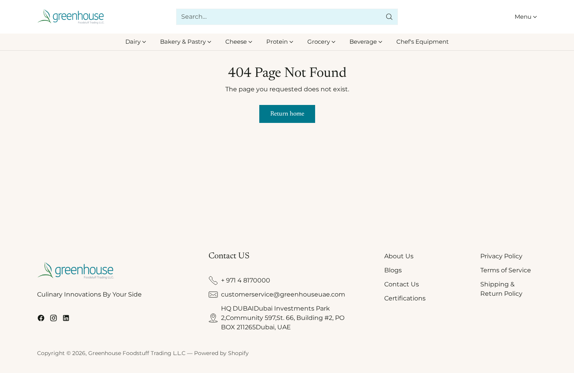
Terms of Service (505, 270)
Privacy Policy (501, 256)
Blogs (393, 270)
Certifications (405, 298)
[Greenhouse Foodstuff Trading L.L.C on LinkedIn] (66, 319)
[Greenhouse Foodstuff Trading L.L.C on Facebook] (41, 319)
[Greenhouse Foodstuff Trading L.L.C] (71, 16)
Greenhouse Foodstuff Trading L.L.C (136, 353)
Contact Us (401, 284)
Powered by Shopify (221, 353)
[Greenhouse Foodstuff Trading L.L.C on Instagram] (53, 319)
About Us (399, 256)
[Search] (389, 17)
